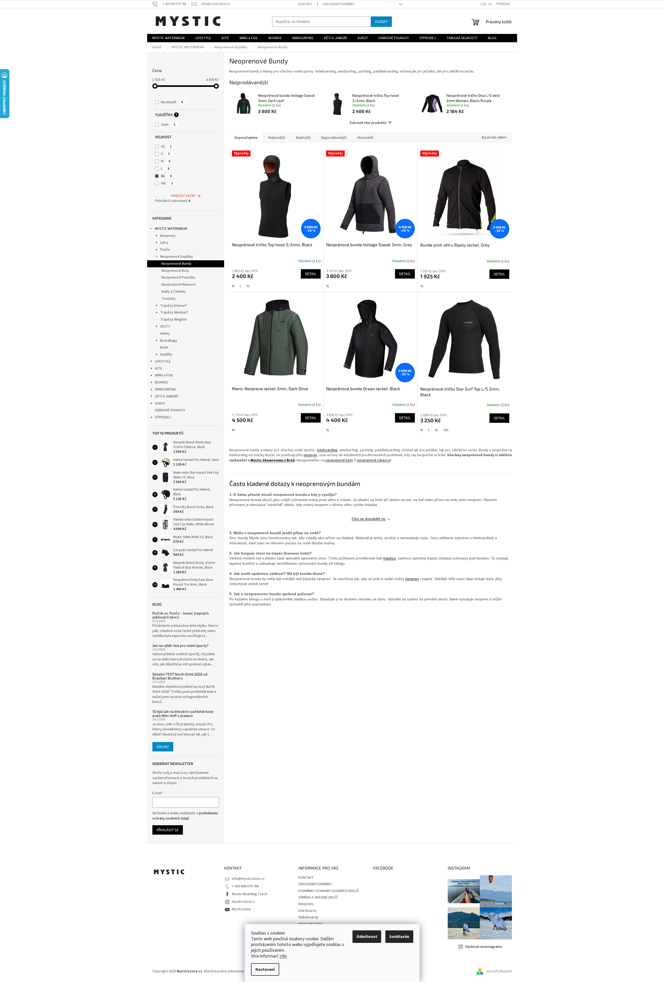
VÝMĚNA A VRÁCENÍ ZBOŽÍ (318, 897)
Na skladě (172, 102)
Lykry (164, 242)
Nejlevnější (276, 137)
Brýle (164, 347)
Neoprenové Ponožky (178, 277)
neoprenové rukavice (374, 460)
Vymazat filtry (183, 195)
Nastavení (265, 969)
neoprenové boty (339, 460)
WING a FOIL (164, 375)
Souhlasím (399, 936)
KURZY (160, 403)
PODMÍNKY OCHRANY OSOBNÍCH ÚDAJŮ (328, 891)
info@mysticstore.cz (248, 878)
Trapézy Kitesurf (173, 305)
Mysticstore (241, 909)
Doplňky (166, 354)
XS (166, 146)
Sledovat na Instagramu (483, 946)
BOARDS (161, 382)
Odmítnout (366, 936)
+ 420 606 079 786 (245, 886)
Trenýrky (168, 298)
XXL (167, 183)
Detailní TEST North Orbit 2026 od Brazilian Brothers (179, 676)
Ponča (165, 249)
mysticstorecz (243, 901)
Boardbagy (168, 340)
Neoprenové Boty (175, 270)
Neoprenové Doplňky (176, 256)
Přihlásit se (168, 830)
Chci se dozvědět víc (369, 519)
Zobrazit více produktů (367, 122)
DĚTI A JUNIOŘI (166, 396)
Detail (310, 274)
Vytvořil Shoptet (499, 971)
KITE (158, 368)
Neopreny (168, 235)
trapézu (389, 558)
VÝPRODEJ (163, 417)
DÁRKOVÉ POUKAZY (170, 410)
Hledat (381, 21)
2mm (168, 124)
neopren (310, 455)
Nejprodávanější (333, 137)
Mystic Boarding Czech (249, 894)
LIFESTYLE (163, 361)
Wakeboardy (308, 917)
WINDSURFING (165, 389)
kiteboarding (327, 450)
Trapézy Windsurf (174, 312)
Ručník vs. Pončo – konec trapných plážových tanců (180, 615)
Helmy (165, 333)
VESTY (165, 326)
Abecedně (365, 137)
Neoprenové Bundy (176, 263)
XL (166, 176)
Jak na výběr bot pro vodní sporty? (180, 645)
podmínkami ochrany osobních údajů (185, 816)
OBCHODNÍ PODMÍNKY (339, 4)
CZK (483, 4)
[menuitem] (168, 38)
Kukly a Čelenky (173, 291)
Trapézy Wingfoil (173, 319)
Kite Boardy (307, 910)
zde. (283, 956)
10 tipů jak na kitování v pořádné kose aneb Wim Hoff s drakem (182, 713)
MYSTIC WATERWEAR (171, 228)
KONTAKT (305, 4)
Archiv (163, 746)
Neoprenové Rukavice (178, 284)
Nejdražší (303, 137)
